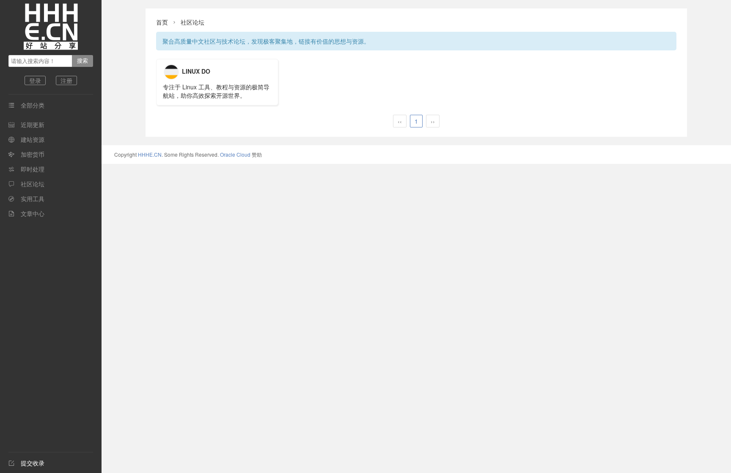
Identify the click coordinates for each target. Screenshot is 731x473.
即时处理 (26, 169)
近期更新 (26, 124)
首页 (162, 22)
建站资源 (26, 139)
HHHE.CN (150, 154)
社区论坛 (26, 184)
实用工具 (26, 198)
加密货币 (26, 154)
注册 (66, 80)
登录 (35, 80)
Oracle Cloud (235, 154)
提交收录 (26, 463)
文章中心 (26, 213)
